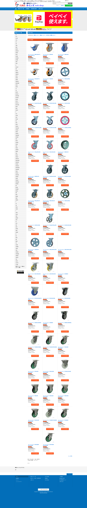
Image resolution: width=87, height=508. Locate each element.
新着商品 (46, 478)
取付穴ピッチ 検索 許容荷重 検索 (36, 478)
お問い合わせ (61, 481)
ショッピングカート (19, 481)
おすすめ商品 (47, 476)
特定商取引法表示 (62, 478)
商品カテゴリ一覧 (33, 476)
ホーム (17, 476)
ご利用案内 (61, 476)
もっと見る (70, 456)
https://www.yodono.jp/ (43, 492)
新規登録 (62, 5)
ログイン (57, 5)
